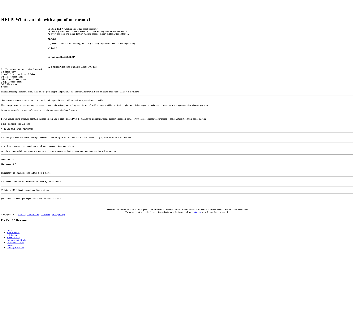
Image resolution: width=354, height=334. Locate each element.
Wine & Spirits (13, 232)
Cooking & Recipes (15, 247)
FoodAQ (22, 214)
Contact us (45, 214)
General (10, 245)
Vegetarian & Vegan (15, 242)
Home (9, 230)
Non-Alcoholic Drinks (16, 240)
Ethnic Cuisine (13, 237)
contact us (196, 212)
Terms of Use (33, 214)
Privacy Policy (58, 214)
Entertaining (12, 235)
